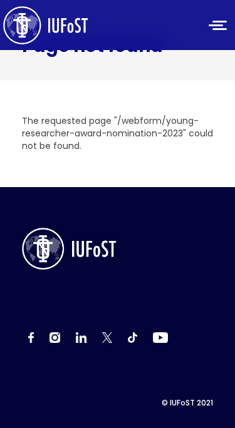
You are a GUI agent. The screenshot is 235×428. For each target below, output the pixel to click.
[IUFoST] (65, 25)
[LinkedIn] (81, 336)
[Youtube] (160, 336)
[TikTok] (133, 336)
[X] (107, 336)
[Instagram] (54, 336)
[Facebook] (31, 336)
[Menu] (218, 27)
